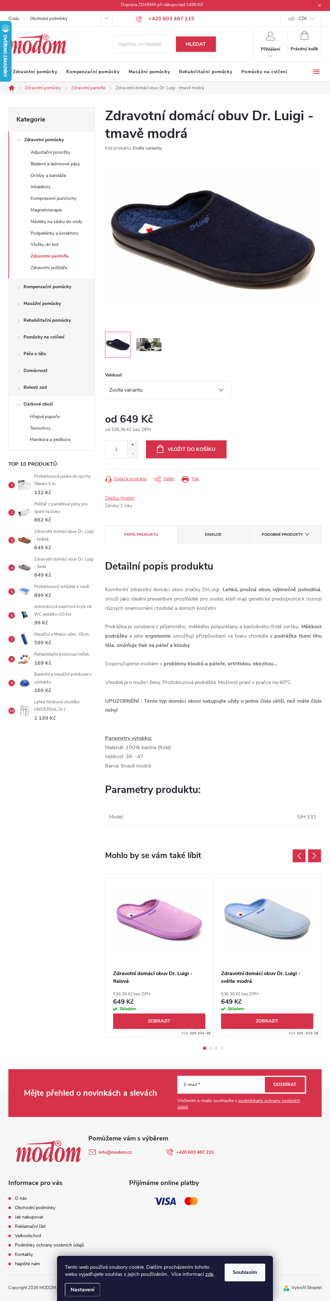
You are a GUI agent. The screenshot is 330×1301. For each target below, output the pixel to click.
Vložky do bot (45, 244)
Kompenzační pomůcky (47, 287)
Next (314, 855)
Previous (299, 855)
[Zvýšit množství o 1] (132, 445)
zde (209, 1274)
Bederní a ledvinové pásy (55, 164)
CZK (303, 19)
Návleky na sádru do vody (56, 222)
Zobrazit (159, 1021)
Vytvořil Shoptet (307, 1288)
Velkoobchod (28, 1236)
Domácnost (35, 370)
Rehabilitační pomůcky (47, 320)
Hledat (196, 44)
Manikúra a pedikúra (50, 439)
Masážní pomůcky (42, 303)
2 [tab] (210, 1048)
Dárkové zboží (38, 404)
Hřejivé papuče (45, 417)
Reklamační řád (30, 1226)
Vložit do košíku (192, 449)
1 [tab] (204, 1048)
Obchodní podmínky (49, 19)
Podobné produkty (282, 534)
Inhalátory (41, 187)
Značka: (120, 498)
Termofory (40, 428)
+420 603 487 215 (195, 1152)
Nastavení (82, 1289)
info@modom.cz (115, 1152)
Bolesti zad (35, 387)
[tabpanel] (159, 955)
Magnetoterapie (46, 210)
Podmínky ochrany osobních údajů (49, 1245)
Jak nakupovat (29, 1217)
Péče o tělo (35, 354)
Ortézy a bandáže (48, 175)
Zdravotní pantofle (50, 256)
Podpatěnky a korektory (54, 233)
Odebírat (284, 1084)
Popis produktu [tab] (141, 534)
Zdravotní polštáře (49, 268)
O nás (13, 19)
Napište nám (27, 1264)
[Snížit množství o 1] (132, 453)
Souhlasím (245, 1272)
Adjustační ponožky (50, 152)
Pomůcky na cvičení (44, 337)
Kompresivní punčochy (53, 198)
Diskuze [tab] (213, 534)
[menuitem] (35, 72)
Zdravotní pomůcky (44, 140)
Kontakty (24, 1254)
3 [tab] (216, 1048)
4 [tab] (222, 1048)
